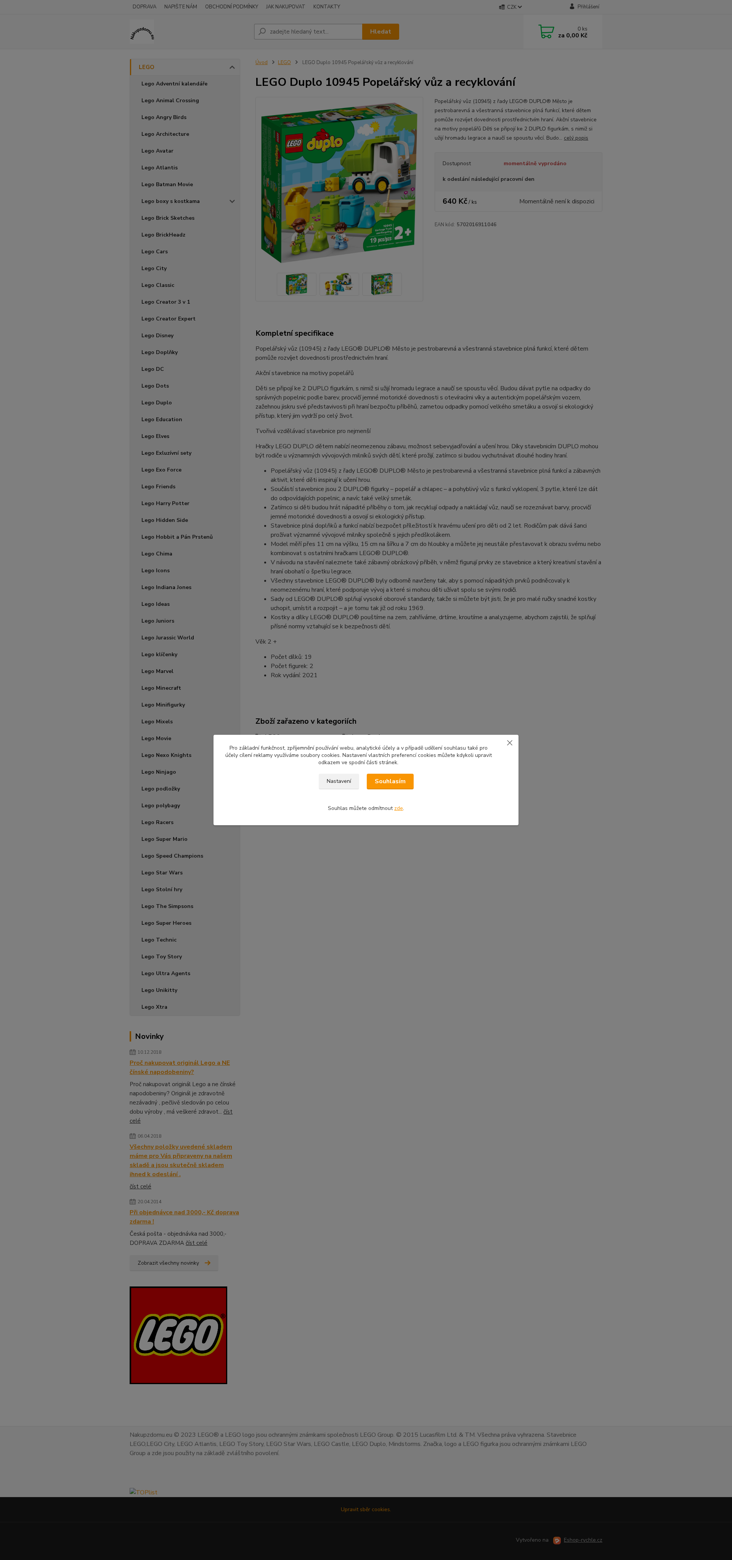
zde (398, 808)
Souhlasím (390, 781)
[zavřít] (510, 742)
